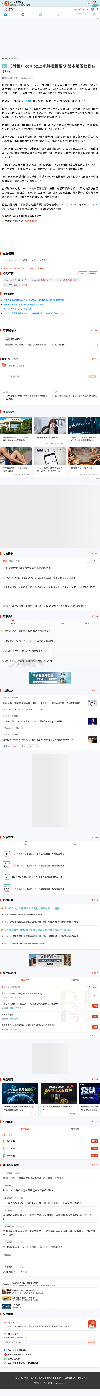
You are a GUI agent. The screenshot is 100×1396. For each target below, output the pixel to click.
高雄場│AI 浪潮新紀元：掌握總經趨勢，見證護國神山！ (39, 888)
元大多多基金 (7, 1014)
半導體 (11, 1155)
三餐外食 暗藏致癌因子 (47, 437)
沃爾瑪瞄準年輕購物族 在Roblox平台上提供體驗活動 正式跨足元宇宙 (34, 300)
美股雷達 (14, 58)
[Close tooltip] (92, 21)
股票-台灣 (14, 1018)
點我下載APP (31, 220)
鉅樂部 (41, 1378)
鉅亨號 (33, 1378)
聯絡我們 (81, 1378)
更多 (93, 561)
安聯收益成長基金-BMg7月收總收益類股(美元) (22, 993)
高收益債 (13, 1029)
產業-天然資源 (15, 1008)
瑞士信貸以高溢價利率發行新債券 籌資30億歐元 (76, 395)
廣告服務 (58, 1378)
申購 (95, 1005)
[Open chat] (94, 14)
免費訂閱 (91, 1342)
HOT (14, 854)
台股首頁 (82, 273)
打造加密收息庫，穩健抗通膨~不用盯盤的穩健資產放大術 (37, 877)
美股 (6, 58)
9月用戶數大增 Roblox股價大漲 (17, 308)
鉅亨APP (25, 1378)
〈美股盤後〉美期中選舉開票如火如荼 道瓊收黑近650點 (27, 397)
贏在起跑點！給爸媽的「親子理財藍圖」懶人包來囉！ (24, 268)
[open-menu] (2, 9)
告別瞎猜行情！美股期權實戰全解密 (23, 216)
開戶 (95, 995)
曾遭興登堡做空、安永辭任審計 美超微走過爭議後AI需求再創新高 (15, 439)
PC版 (17, 1378)
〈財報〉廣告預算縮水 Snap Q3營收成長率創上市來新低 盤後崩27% (33, 313)
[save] (76, 15)
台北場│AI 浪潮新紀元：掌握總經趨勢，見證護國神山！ (39, 865)
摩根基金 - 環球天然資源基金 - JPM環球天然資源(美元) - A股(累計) (31, 1003)
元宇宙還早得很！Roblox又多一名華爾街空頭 (23, 304)
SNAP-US (74, 204)
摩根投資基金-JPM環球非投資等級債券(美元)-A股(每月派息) (28, 1025)
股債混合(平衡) (16, 997)
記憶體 (11, 1141)
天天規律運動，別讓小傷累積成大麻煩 (15, 469)
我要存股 (92, 273)
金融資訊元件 (70, 1378)
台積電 (11, 1148)
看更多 (93, 330)
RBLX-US (26, 101)
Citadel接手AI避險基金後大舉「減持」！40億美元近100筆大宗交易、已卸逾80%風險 (50, 469)
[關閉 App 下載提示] (2, 3)
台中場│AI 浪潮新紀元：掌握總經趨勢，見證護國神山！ (39, 853)
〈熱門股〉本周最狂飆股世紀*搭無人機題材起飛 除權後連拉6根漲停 (83, 439)
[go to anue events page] (88, 9)
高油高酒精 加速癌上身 (82, 468)
